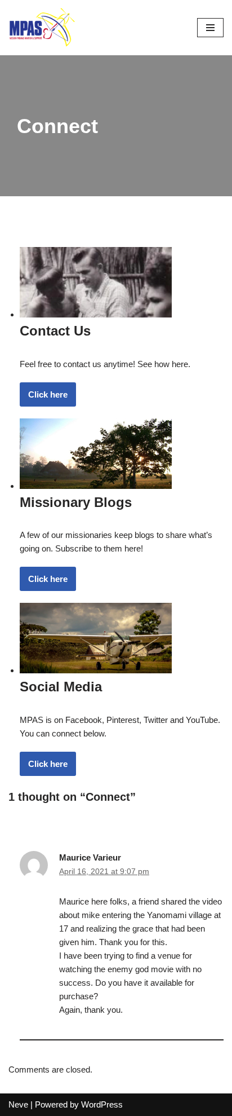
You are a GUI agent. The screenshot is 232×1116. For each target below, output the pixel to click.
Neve (18, 1104)
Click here (48, 394)
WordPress (102, 1104)
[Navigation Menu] (210, 27)
